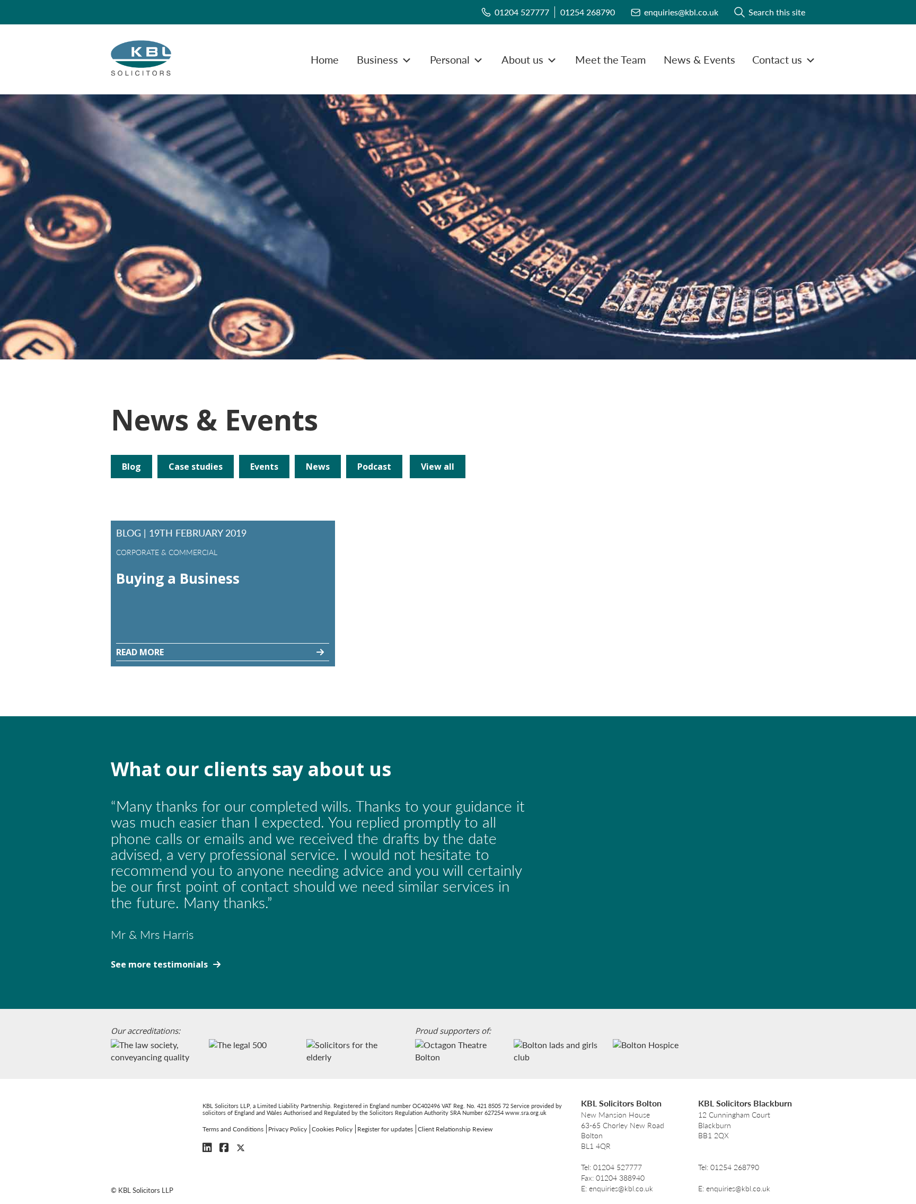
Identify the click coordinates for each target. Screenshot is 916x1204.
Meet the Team (610, 59)
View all (437, 466)
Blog (131, 466)
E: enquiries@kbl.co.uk (617, 1188)
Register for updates (385, 1128)
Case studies (196, 466)
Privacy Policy (287, 1128)
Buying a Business (178, 578)
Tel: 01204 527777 (611, 1167)
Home (325, 59)
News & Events (699, 59)
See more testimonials (159, 964)
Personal (450, 59)
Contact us (777, 59)
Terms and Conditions (232, 1128)
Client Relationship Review (455, 1128)
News (318, 466)
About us (522, 59)
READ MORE (140, 652)
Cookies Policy (332, 1128)
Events (264, 466)
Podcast (374, 466)
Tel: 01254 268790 (728, 1167)
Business (377, 59)
